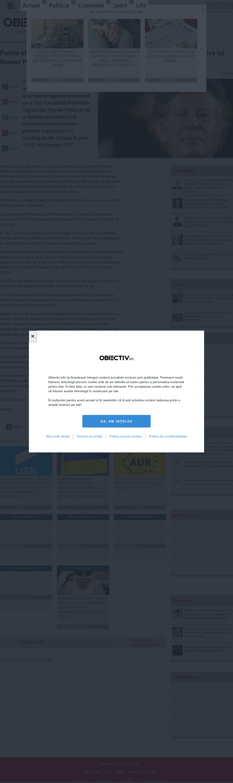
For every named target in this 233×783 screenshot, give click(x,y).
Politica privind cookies (125, 436)
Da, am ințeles (116, 421)
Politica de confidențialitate (168, 436)
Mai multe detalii (57, 436)
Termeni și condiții (89, 436)
